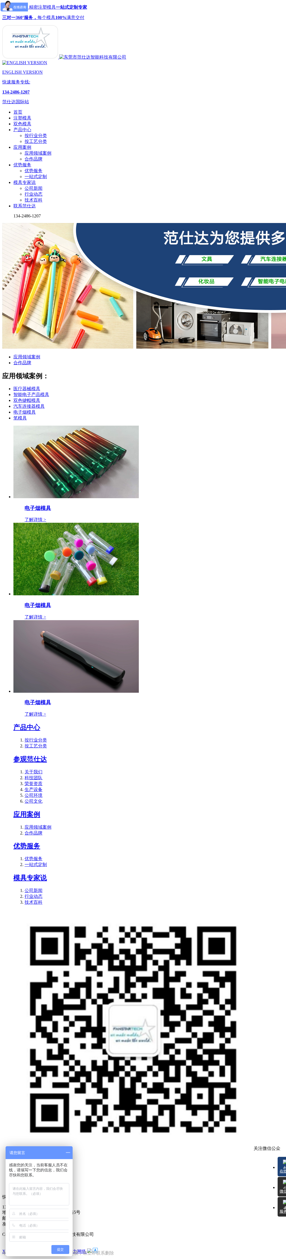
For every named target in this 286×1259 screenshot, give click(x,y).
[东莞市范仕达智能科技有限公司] (30, 57)
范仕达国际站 (15, 101)
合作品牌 (33, 159)
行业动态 (33, 194)
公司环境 (33, 795)
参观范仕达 (30, 759)
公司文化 (33, 801)
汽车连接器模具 (29, 406)
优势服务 (33, 170)
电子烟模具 (24, 412)
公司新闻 (33, 188)
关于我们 (33, 771)
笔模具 (20, 418)
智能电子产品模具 (31, 394)
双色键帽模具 (26, 400)
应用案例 (26, 814)
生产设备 (33, 789)
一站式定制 (36, 176)
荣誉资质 (33, 783)
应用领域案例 (38, 153)
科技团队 (33, 777)
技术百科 (33, 200)
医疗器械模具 (26, 388)
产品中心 (26, 727)
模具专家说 (30, 877)
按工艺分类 (36, 141)
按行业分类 (36, 135)
